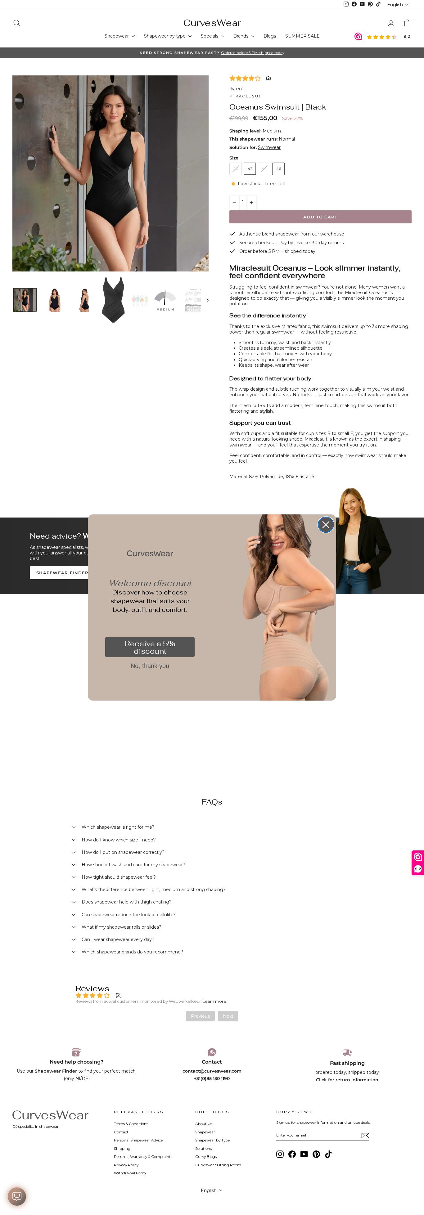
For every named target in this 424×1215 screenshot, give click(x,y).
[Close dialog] (326, 524)
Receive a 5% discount (150, 647)
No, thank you (150, 665)
